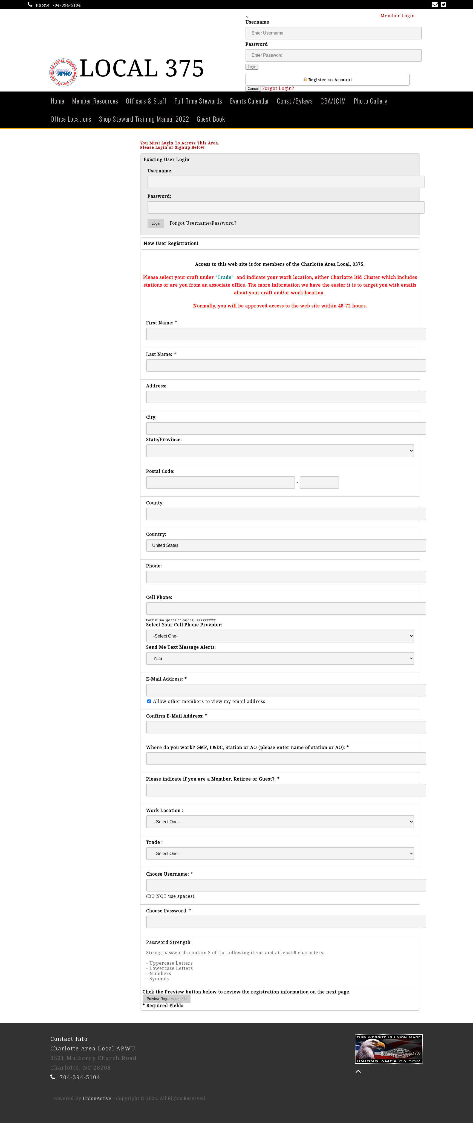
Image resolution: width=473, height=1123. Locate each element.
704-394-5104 (66, 5)
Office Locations (71, 119)
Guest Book (211, 119)
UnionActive (97, 1098)
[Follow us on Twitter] (444, 5)
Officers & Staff (146, 100)
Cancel (253, 89)
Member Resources (95, 100)
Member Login (398, 15)
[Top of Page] (358, 1071)
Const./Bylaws (295, 100)
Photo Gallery (370, 100)
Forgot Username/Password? (203, 223)
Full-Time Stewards (198, 100)
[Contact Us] (436, 5)
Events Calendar (249, 100)
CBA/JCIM (333, 100)
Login (252, 67)
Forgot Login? (278, 88)
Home (57, 100)
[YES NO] (280, 658)
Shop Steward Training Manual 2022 (144, 119)
